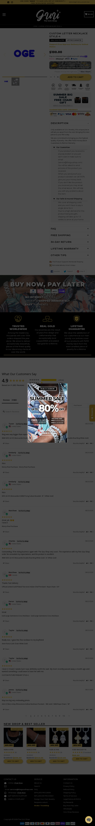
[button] (88, 819)
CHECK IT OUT (47, 433)
